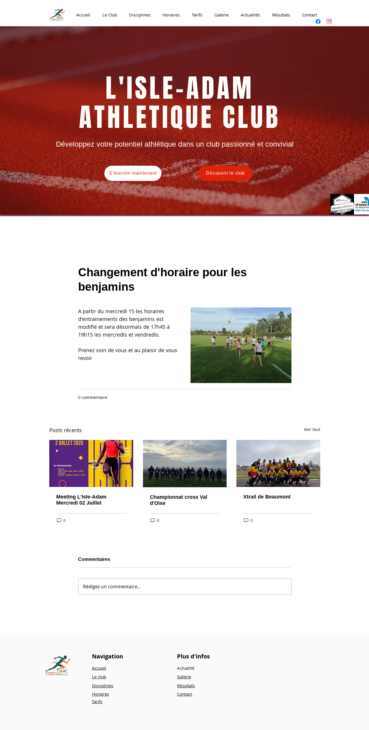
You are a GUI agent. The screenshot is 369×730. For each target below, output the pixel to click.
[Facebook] (318, 21)
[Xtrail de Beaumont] (278, 463)
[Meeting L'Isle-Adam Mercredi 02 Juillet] (91, 463)
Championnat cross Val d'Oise (178, 500)
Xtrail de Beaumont (267, 497)
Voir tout (312, 429)
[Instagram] (329, 21)
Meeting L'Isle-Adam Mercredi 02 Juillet (81, 500)
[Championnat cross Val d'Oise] (185, 463)
